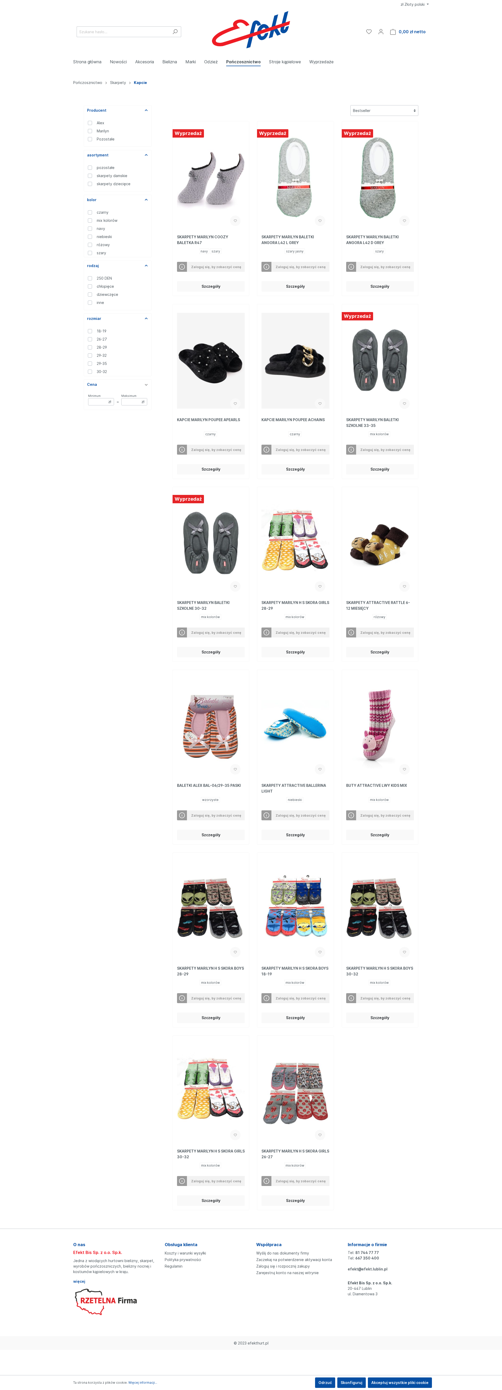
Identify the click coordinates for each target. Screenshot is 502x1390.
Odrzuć (325, 1382)
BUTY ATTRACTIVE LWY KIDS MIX (376, 785)
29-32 (102, 355)
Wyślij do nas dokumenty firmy (282, 1253)
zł (413, 4)
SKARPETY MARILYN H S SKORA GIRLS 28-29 (295, 605)
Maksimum (132, 399)
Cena (92, 384)
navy (101, 228)
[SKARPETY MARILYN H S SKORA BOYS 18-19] (295, 909)
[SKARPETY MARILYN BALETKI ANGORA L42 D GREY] (380, 178)
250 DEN (104, 278)
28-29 (102, 347)
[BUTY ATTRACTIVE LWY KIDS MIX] (380, 726)
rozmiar (94, 318)
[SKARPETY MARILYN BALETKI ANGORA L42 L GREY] (295, 178)
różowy (103, 244)
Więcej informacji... (142, 1383)
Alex (100, 123)
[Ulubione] (369, 32)
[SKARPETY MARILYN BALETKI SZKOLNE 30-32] (211, 543)
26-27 (102, 339)
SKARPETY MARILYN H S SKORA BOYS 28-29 (210, 971)
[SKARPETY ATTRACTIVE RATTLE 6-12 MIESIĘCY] (380, 543)
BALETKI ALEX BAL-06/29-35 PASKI (209, 785)
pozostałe (106, 167)
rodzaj (93, 265)
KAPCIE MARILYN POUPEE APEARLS (208, 419)
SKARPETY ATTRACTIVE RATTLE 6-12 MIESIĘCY (378, 605)
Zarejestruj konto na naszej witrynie (287, 1272)
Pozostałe (106, 139)
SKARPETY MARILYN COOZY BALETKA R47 (202, 240)
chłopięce (105, 286)
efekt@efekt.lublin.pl (367, 1269)
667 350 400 (367, 1258)
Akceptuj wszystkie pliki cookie (400, 1382)
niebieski (104, 236)
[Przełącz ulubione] (235, 221)
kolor (91, 199)
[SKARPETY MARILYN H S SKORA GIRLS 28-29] (295, 543)
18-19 (101, 331)
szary (101, 253)
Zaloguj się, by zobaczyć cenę (216, 267)
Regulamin (173, 1266)
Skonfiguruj (351, 1382)
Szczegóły (211, 286)
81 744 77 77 (367, 1252)
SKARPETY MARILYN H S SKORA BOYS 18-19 (294, 971)
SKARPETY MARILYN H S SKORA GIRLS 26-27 (295, 1154)
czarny (103, 212)
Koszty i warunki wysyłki (185, 1253)
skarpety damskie (112, 175)
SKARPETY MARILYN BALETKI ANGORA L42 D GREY (372, 240)
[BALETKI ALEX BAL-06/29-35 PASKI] (211, 726)
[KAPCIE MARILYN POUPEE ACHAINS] (295, 360)
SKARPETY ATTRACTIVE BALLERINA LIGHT (293, 788)
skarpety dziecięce (113, 184)
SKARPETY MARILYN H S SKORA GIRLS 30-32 (211, 1154)
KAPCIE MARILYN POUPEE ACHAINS (293, 419)
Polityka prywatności (183, 1259)
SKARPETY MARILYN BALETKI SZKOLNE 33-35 (372, 422)
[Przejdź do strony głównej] (251, 30)
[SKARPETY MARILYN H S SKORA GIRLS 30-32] (211, 1092)
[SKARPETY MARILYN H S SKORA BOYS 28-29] (211, 909)
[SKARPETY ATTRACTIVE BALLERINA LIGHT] (295, 726)
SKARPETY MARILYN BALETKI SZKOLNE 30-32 (203, 605)
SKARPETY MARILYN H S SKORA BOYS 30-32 (379, 971)
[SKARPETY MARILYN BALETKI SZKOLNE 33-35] (380, 360)
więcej (79, 1281)
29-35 (102, 363)
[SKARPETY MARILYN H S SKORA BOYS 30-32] (380, 909)
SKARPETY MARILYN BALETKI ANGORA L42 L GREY (287, 240)
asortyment (98, 155)
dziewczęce (107, 294)
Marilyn (103, 131)
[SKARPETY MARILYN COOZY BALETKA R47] (211, 178)
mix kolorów (107, 220)
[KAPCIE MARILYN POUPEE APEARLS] (211, 360)
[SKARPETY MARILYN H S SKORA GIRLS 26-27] (295, 1092)
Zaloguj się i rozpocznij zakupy (283, 1266)
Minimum (99, 399)
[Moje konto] (381, 32)
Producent (96, 110)
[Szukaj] (175, 31)
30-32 (102, 371)
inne (100, 302)
